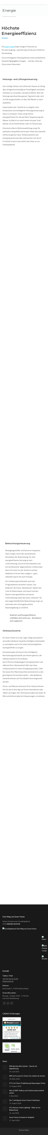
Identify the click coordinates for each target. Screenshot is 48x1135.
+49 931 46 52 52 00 (10, 979)
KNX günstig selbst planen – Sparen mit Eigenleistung (23, 1067)
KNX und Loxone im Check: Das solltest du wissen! (27, 1076)
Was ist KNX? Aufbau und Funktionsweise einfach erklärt (26, 1092)
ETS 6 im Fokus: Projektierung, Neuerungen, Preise (27, 1083)
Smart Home (10, 46)
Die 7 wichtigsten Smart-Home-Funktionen (24, 1100)
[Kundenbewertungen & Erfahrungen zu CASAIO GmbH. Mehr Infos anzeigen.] (11, 1039)
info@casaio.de (7, 981)
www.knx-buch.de (13, 924)
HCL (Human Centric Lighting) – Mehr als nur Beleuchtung (24, 1109)
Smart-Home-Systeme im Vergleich (21, 1117)
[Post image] (4, 1067)
